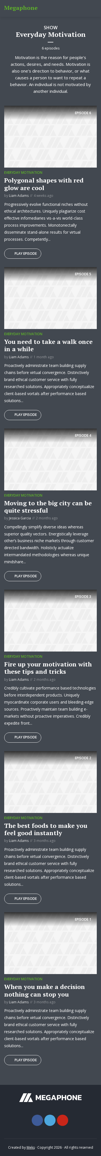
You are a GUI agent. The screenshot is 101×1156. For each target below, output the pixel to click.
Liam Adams (19, 195)
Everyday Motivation (23, 172)
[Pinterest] (62, 1120)
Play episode (26, 253)
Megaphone (21, 8)
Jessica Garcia (20, 518)
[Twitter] (50, 1120)
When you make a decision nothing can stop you (44, 990)
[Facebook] (37, 1120)
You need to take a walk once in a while (48, 345)
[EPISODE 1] (50, 943)
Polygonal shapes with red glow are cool (44, 183)
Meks (31, 1147)
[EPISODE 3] (50, 620)
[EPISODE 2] (50, 781)
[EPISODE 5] (50, 297)
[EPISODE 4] (50, 459)
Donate (87, 8)
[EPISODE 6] (50, 136)
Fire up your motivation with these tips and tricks (48, 667)
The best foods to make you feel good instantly (45, 829)
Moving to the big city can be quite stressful (48, 506)
